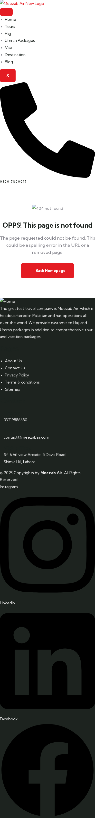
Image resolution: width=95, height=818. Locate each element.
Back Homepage (50, 270)
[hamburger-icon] (6, 12)
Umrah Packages (20, 40)
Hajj (8, 33)
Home (10, 19)
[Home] (7, 301)
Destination (15, 54)
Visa (8, 47)
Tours (10, 26)
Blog (9, 61)
